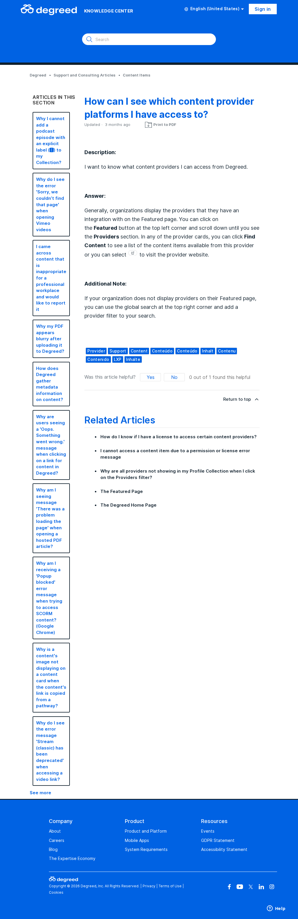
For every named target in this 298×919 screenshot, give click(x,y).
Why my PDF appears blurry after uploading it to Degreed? (50, 338)
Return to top (237, 399)
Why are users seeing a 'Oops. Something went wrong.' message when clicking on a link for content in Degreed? (51, 445)
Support (117, 351)
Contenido (98, 359)
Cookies (56, 892)
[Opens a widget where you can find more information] (276, 909)
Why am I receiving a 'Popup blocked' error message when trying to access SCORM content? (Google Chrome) (49, 597)
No (174, 377)
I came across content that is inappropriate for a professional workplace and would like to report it (51, 277)
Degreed (38, 75)
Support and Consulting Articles (85, 75)
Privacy (149, 886)
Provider (96, 351)
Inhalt (208, 351)
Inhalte (133, 359)
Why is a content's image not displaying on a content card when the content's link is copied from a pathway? (51, 677)
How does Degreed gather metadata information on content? (49, 384)
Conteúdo (187, 351)
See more (40, 793)
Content (139, 351)
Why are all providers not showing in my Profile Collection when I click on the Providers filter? (177, 474)
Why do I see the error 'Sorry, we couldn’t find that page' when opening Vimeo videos (50, 204)
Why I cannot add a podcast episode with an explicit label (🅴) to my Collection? (50, 140)
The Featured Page (121, 491)
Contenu (226, 351)
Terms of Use (170, 886)
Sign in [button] (263, 9)
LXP (118, 359)
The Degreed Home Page (128, 505)
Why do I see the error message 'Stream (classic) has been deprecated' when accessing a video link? (50, 751)
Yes (151, 377)
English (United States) (215, 8)
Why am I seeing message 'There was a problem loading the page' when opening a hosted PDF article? (50, 518)
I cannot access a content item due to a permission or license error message (175, 454)
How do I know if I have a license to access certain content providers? (178, 437)
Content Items (136, 75)
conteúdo (162, 351)
